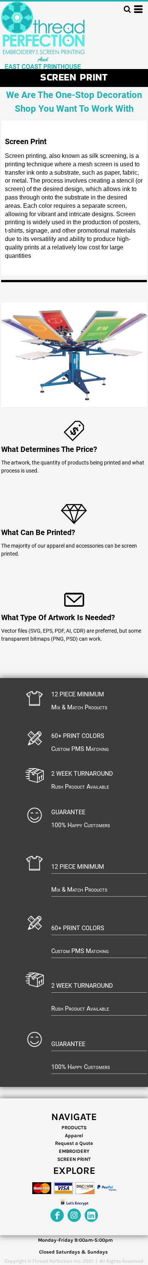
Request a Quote (74, 1143)
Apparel (74, 1135)
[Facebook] (57, 1215)
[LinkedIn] (91, 1215)
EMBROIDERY (74, 1151)
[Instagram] (74, 1215)
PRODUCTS (74, 1127)
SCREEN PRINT (74, 1159)
